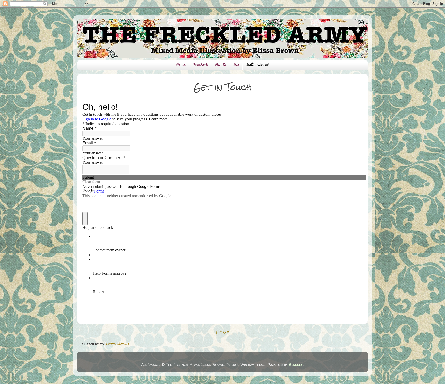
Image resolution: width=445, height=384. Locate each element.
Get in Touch (258, 65)
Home (181, 65)
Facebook (200, 65)
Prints (221, 65)
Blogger (296, 364)
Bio (236, 65)
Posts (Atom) (117, 344)
